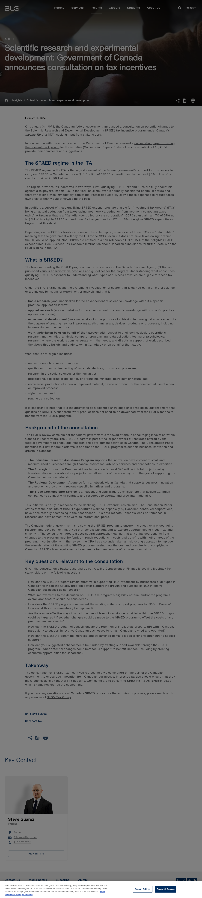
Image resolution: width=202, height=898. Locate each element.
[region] (101, 889)
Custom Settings (142, 889)
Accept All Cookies (166, 889)
